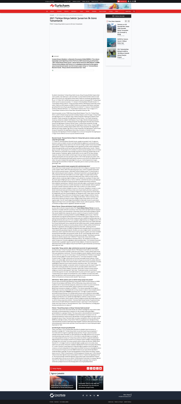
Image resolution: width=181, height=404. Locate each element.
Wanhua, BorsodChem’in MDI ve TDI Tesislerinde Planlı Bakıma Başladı (123, 28)
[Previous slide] (126, 21)
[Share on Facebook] (88, 368)
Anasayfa (52, 15)
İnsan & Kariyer (102, 11)
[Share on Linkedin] (94, 368)
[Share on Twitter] (91, 368)
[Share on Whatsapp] (97, 368)
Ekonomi (66, 11)
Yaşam (81, 11)
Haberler (52, 11)
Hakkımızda (110, 402)
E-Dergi (110, 11)
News (116, 11)
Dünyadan (59, 11)
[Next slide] (129, 21)
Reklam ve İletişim (119, 402)
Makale (87, 11)
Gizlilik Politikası (127, 402)
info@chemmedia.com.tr (125, 396)
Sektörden (73, 11)
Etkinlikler (94, 11)
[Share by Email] (100, 368)
